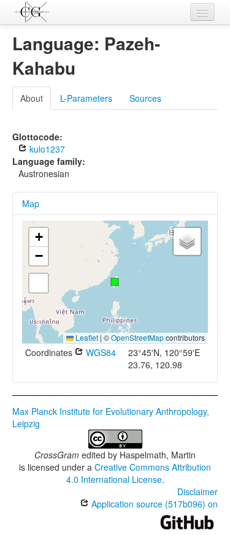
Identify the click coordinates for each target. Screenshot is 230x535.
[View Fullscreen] (38, 283)
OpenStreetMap (137, 337)
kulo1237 (46, 149)
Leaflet (86, 337)
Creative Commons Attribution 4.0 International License (139, 473)
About (31, 98)
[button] (115, 282)
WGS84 (99, 352)
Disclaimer (197, 491)
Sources (145, 98)
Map (30, 203)
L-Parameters (86, 98)
